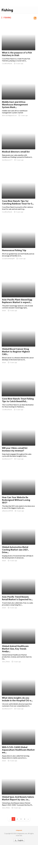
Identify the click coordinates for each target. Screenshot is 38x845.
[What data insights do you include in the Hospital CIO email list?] (18, 690)
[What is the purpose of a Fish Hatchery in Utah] (18, 44)
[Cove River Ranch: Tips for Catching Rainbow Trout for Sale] (18, 193)
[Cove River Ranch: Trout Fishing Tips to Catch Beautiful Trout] (18, 391)
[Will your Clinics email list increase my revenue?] (18, 440)
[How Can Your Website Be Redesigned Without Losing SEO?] (18, 489)
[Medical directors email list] (18, 144)
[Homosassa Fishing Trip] (18, 242)
